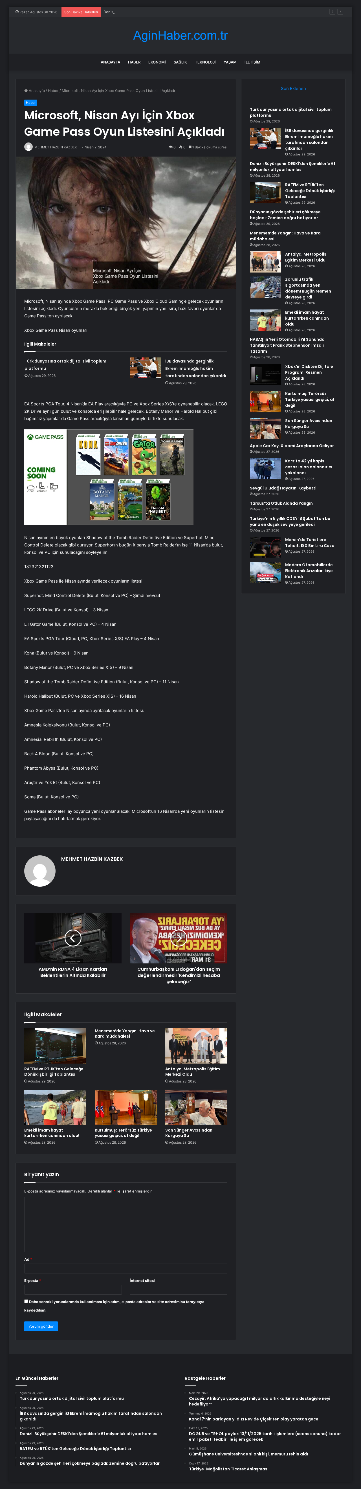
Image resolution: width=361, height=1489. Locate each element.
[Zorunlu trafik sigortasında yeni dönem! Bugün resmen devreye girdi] (265, 287)
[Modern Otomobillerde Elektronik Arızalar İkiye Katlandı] (265, 572)
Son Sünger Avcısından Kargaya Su (188, 1132)
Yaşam (230, 62)
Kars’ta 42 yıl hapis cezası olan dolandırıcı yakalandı (308, 467)
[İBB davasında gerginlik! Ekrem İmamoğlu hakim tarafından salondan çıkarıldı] (145, 367)
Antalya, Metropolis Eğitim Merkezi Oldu (192, 1071)
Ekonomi (157, 62)
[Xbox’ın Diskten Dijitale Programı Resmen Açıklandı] (265, 374)
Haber (134, 62)
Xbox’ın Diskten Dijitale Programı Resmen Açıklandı (309, 372)
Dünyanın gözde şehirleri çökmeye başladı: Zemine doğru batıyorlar (285, 215)
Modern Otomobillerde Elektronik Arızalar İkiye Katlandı (309, 570)
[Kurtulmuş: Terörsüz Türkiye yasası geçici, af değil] (126, 1107)
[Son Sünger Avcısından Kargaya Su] (196, 1107)
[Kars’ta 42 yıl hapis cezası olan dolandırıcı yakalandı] (265, 468)
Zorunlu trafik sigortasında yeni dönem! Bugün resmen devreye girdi (308, 288)
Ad (28, 1259)
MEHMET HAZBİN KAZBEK (92, 858)
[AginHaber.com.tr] (180, 35)
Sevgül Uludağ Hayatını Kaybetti (283, 488)
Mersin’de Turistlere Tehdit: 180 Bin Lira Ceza (309, 542)
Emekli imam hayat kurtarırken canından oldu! (51, 1132)
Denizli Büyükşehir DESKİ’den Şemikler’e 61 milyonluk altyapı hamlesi (163, 12)
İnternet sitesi (142, 1280)
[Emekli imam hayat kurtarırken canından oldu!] (55, 1107)
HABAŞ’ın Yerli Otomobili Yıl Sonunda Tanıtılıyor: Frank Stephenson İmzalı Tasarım (287, 345)
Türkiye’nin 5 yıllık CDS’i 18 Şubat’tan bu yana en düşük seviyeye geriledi (290, 521)
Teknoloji (205, 62)
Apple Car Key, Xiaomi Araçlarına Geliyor (292, 446)
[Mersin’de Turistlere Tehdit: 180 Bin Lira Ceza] (265, 547)
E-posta (32, 1280)
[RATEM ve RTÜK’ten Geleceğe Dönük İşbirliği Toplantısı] (55, 1045)
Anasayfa (110, 62)
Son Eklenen (293, 88)
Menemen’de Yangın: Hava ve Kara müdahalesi (125, 1033)
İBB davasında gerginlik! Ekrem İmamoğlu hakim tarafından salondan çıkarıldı (195, 368)
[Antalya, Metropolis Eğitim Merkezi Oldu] (196, 1045)
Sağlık (180, 62)
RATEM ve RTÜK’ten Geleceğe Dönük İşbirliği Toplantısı (53, 1071)
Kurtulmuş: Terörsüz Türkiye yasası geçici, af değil (123, 1132)
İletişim (252, 62)
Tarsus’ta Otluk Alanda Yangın (281, 503)
